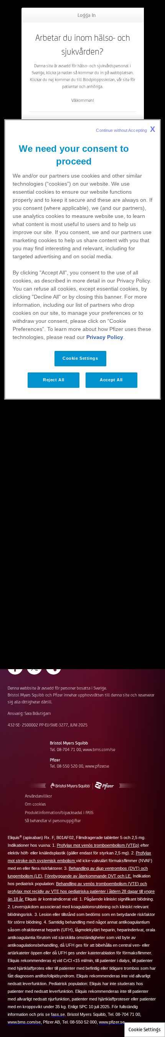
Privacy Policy (104, 337)
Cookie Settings (145, 1029)
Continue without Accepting (125, 129)
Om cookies (35, 804)
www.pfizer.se (97, 766)
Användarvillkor (38, 796)
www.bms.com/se (99, 749)
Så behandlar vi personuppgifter (53, 820)
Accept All (111, 379)
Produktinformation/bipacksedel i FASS (59, 812)
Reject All (53, 379)
